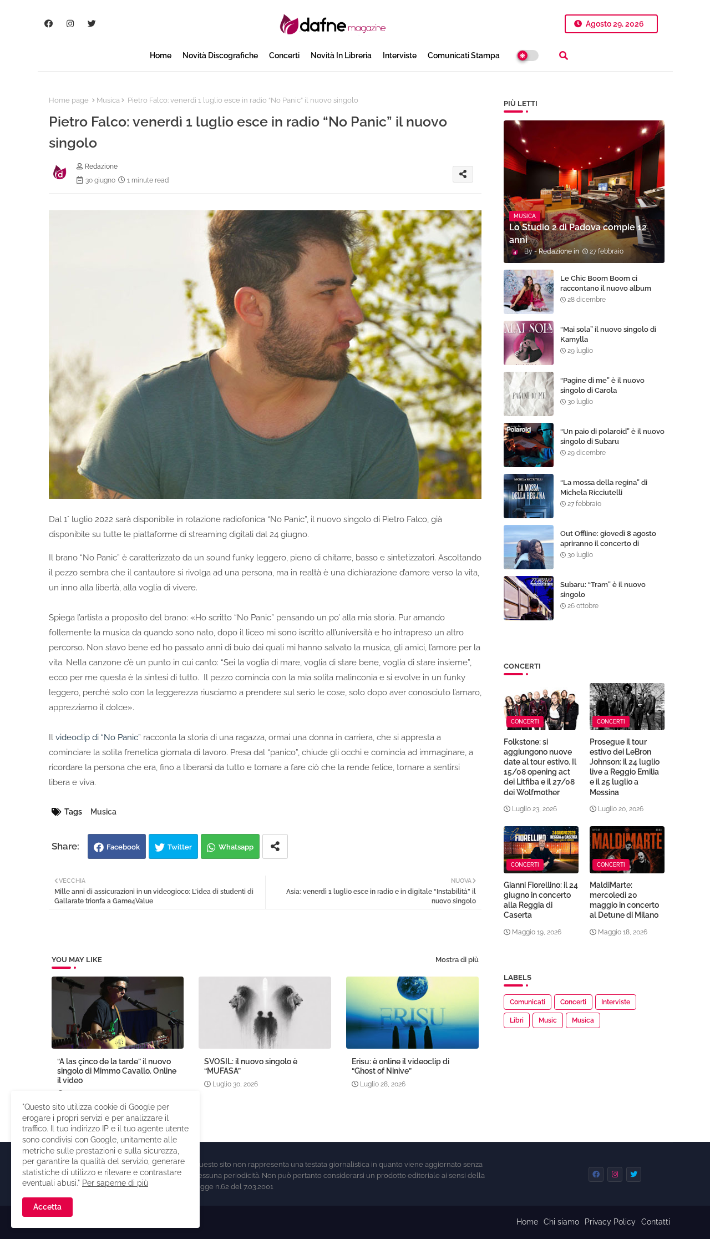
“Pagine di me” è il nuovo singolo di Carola (602, 385)
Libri (517, 1020)
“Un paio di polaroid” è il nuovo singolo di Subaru (612, 436)
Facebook (123, 847)
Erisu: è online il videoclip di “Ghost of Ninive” (400, 1066)
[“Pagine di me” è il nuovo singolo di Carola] (529, 394)
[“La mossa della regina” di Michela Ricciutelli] (529, 496)
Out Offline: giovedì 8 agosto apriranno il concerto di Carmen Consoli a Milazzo (608, 543)
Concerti (284, 55)
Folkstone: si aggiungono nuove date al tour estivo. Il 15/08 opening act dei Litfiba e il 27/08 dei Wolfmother (540, 767)
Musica (108, 100)
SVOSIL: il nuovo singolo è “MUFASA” (250, 1066)
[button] (563, 55)
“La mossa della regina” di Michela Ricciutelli (603, 487)
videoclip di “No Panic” (98, 737)
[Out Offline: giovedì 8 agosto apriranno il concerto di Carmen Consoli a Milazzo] (529, 547)
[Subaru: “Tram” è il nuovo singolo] (529, 598)
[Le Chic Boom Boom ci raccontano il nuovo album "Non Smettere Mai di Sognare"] (529, 292)
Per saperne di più (115, 1183)
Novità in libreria (341, 55)
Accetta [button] (47, 1206)
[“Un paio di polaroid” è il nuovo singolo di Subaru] (529, 445)
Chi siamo (561, 1221)
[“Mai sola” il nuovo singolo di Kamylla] (529, 343)
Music (548, 1020)
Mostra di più (457, 959)
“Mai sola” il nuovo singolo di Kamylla (608, 334)
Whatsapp (236, 847)
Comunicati (527, 1002)
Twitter (180, 847)
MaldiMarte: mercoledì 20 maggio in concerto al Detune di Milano (624, 900)
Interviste (400, 55)
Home (160, 55)
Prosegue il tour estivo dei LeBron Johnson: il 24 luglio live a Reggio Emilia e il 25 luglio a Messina (625, 767)
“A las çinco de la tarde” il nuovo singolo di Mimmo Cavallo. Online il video (116, 1071)
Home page (69, 100)
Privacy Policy (610, 1221)
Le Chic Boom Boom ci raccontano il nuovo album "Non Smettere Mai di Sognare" (605, 293)
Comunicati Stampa (464, 55)
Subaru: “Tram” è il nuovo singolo (603, 589)
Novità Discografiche (220, 55)
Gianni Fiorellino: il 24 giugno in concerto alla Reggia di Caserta (541, 900)
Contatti (655, 1221)
